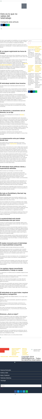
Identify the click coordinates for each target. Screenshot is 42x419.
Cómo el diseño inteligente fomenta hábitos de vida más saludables (38, 49)
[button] (2, 25)
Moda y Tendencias (5, 375)
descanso (22, 114)
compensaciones (13, 143)
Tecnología (3, 380)
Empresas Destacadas (6, 370)
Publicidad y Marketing (6, 378)
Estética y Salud (4, 372)
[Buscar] (29, 43)
